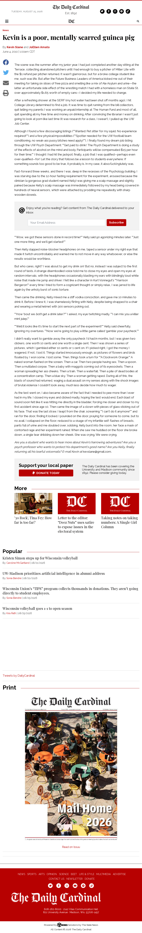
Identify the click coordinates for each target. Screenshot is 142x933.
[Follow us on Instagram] (115, 11)
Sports (31, 874)
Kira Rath (11, 613)
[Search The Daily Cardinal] (138, 21)
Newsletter (74, 878)
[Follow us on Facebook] (109, 11)
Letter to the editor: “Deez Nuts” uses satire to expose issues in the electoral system (76, 524)
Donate (90, 878)
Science (64, 874)
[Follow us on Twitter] (102, 11)
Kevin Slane (15, 47)
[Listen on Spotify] (121, 11)
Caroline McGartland (17, 562)
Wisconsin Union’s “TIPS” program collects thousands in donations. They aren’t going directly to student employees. (70, 590)
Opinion (52, 874)
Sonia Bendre (13, 578)
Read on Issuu (71, 847)
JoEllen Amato (39, 47)
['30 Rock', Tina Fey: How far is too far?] (33, 503)
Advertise (119, 874)
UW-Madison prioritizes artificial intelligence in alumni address (54, 573)
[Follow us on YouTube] (75, 885)
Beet (74, 874)
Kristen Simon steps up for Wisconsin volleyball (40, 558)
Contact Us (56, 878)
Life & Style (86, 874)
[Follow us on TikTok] (128, 11)
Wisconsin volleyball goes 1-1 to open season (37, 608)
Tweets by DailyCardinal (19, 675)
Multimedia (103, 874)
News (6, 30)
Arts (42, 874)
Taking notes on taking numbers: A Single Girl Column (119, 522)
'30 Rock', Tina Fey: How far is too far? (33, 520)
